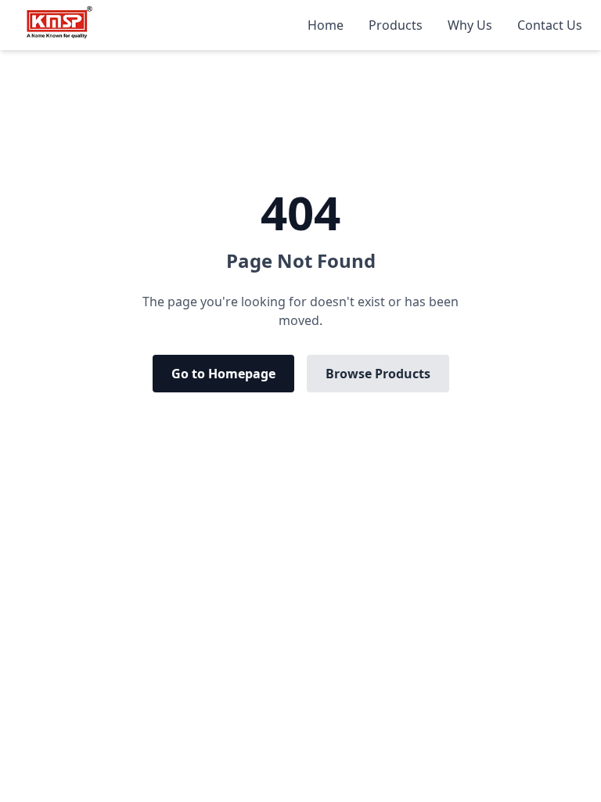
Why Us (470, 25)
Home (326, 25)
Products (396, 25)
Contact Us (549, 25)
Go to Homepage (223, 373)
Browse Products (378, 373)
